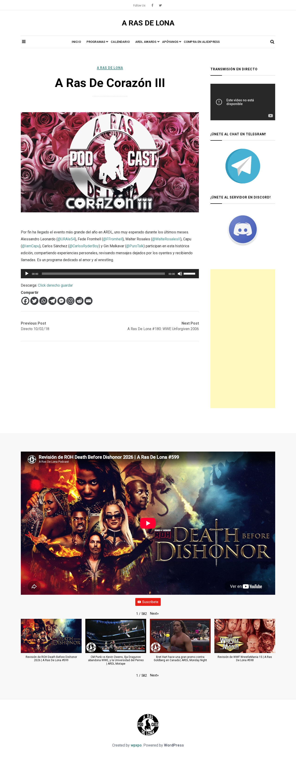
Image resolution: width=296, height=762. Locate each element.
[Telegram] (52, 301)
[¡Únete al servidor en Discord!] (242, 229)
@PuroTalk (135, 246)
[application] (110, 273)
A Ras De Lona (110, 67)
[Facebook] (25, 301)
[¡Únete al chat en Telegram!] (242, 166)
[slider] (190, 273)
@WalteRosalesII (166, 239)
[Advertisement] (242, 338)
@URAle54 (66, 239)
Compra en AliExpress (202, 41)
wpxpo (136, 745)
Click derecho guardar (55, 285)
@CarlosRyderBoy (84, 246)
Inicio (76, 41)
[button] (154, 613)
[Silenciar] (180, 273)
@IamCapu (30, 246)
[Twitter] (34, 301)
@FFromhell (113, 239)
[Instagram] (70, 301)
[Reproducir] (27, 273)
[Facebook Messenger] (61, 301)
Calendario (120, 41)
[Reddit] (79, 301)
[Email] (88, 301)
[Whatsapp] (43, 301)
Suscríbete (150, 602)
